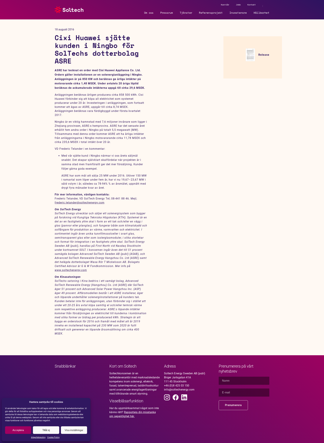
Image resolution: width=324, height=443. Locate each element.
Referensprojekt (211, 13)
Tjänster (186, 13)
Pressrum (166, 13)
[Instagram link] (167, 397)
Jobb (238, 4)
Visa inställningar (74, 430)
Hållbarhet (261, 13)
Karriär (225, 4)
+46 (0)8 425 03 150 (176, 385)
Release (263, 54)
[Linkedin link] (184, 397)
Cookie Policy (53, 437)
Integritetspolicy (38, 437)
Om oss (149, 13)
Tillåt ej (46, 430)
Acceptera (18, 430)
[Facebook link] (176, 397)
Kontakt (251, 4)
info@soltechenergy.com (179, 389)
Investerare (238, 13)
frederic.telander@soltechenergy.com (79, 202)
